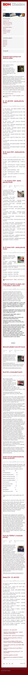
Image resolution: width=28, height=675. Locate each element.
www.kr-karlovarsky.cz (10, 87)
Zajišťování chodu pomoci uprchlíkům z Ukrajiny (13, 648)
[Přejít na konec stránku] (12, 664)
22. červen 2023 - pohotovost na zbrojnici (14, 635)
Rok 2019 (5, 44)
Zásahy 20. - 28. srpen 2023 (10, 630)
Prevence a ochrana (7, 22)
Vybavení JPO (6, 21)
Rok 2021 (5, 41)
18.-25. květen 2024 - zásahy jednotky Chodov (14, 248)
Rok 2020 (5, 43)
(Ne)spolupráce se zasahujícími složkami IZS (13, 657)
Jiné (13, 61)
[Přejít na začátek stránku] (4, 664)
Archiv (4, 46)
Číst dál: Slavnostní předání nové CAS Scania (13, 367)
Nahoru (25, 670)
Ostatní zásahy (6, 31)
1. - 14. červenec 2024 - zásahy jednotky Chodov (12, 181)
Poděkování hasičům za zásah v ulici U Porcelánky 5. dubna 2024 (14, 284)
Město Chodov (17, 91)
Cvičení (4, 33)
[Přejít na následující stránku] (9, 664)
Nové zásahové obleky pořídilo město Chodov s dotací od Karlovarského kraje (13, 642)
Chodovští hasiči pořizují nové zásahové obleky (12, 57)
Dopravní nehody (6, 30)
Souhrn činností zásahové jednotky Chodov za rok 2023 (13, 457)
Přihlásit (3, 672)
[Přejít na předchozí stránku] (7, 664)
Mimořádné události (7, 27)
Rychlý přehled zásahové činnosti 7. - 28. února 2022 (13, 652)
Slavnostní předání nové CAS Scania (14, 347)
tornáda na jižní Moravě (16, 569)
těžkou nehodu (22, 562)
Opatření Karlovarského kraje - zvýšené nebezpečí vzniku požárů (13, 632)
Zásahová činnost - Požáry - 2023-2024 (13, 279)
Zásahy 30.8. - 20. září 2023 (11, 577)
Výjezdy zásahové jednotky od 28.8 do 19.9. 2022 (13, 638)
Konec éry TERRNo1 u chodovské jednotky (13, 536)
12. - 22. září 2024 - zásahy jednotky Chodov (13, 101)
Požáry (4, 28)
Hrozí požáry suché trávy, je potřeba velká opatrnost (14, 645)
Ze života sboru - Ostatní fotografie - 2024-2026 (14, 96)
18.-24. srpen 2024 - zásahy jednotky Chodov (13, 152)
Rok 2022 (5, 40)
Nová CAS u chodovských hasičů (12, 372)
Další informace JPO (7, 24)
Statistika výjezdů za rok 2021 (11, 655)
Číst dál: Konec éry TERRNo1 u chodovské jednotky (14, 573)
